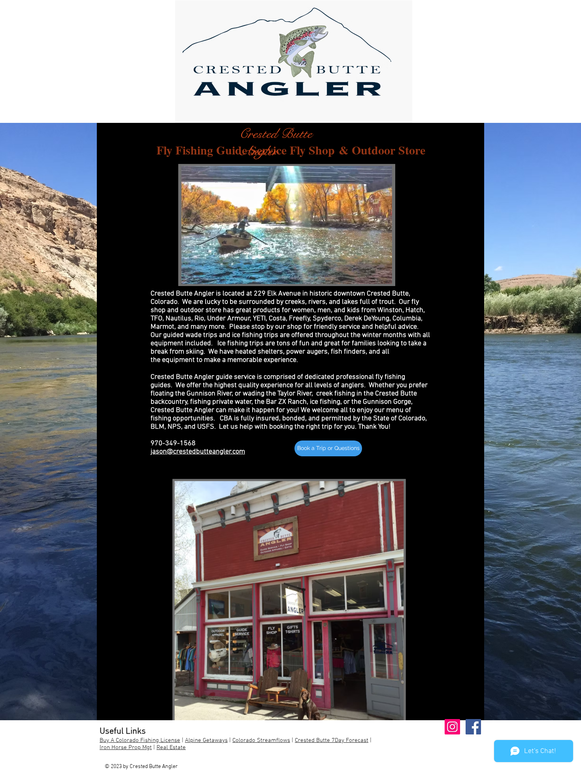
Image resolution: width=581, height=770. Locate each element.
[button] (328, 448)
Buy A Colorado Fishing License (140, 740)
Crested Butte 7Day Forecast (331, 740)
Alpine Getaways (206, 740)
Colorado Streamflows (261, 740)
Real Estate (171, 747)
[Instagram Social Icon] (452, 726)
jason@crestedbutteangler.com (198, 452)
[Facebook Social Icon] (473, 726)
